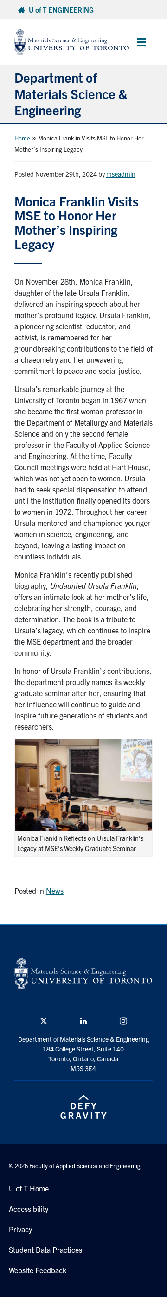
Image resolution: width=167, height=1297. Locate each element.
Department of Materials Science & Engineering (70, 93)
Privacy (20, 1229)
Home (22, 138)
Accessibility (28, 1208)
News (55, 890)
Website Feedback (37, 1270)
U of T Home (29, 1188)
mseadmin (120, 174)
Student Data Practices (45, 1249)
